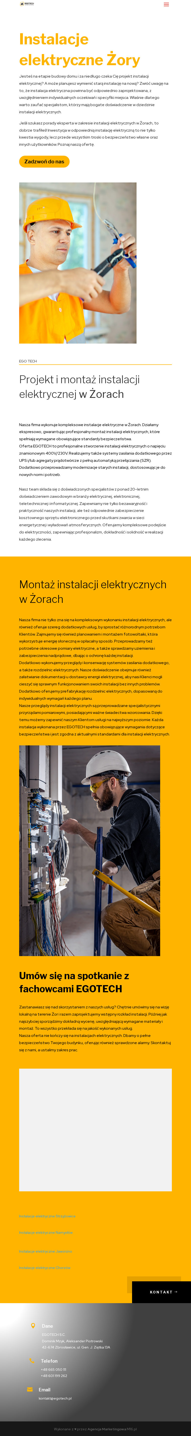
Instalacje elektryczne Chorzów (44, 1267)
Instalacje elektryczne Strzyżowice (47, 1216)
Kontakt (161, 1292)
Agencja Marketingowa (107, 1429)
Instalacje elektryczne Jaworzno (45, 1251)
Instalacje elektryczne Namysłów (46, 1232)
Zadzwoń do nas (44, 161)
